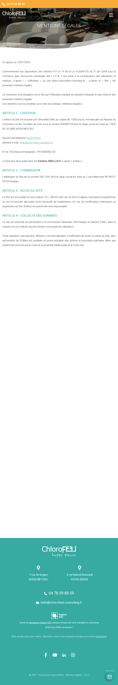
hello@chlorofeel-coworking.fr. (36, 142)
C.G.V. (86, 675)
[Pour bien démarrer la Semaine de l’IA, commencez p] (30, 391)
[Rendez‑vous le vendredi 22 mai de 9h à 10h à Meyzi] (30, 449)
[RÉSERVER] (109, 676)
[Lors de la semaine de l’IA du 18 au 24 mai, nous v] (88, 449)
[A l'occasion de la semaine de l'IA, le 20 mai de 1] (88, 391)
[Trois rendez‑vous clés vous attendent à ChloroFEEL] (88, 333)
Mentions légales (74, 675)
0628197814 (33, 138)
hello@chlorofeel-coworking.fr (61, 602)
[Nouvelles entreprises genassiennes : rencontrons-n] (30, 508)
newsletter (101, 636)
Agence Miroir (57, 675)
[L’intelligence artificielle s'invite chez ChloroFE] (88, 508)
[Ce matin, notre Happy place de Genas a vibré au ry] (30, 333)
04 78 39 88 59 (16, 4)
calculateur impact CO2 (40, 622)
